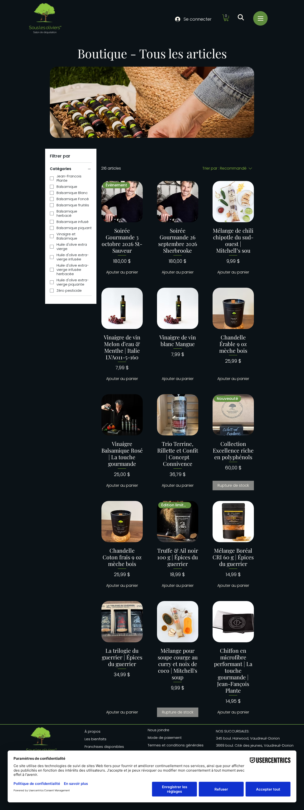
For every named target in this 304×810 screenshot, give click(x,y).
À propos (92, 731)
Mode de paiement (165, 737)
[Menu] (260, 18)
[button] (226, 17)
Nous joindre (158, 729)
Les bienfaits (95, 738)
